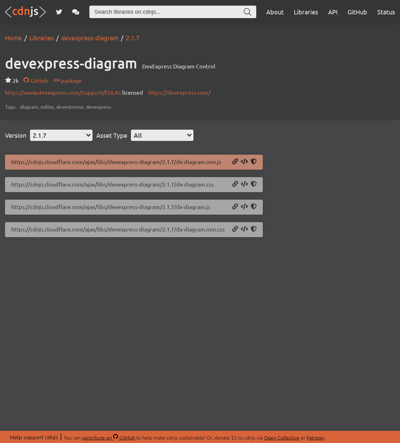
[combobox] (61, 135)
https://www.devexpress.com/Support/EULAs (63, 92)
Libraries (306, 12)
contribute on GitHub (108, 437)
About (275, 12)
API (333, 12)
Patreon (315, 437)
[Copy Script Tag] (244, 161)
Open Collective (281, 437)
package (71, 80)
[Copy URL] (235, 161)
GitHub (357, 12)
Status (386, 12)
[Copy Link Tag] (244, 184)
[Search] (247, 12)
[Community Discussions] (75, 11)
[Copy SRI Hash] (254, 161)
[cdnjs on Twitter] (59, 11)
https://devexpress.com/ (179, 92)
